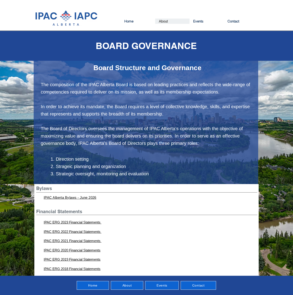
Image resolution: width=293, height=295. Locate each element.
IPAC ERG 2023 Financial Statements (72, 222)
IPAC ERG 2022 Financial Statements (72, 232)
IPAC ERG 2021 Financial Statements (72, 241)
